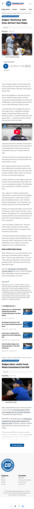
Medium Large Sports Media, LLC (16, 491)
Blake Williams (5, 375)
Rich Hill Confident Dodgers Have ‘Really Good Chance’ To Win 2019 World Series (10, 346)
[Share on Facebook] (11, 506)
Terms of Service (12, 495)
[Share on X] (15, 506)
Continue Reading (17, 445)
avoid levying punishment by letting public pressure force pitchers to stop (16, 421)
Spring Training (26, 326)
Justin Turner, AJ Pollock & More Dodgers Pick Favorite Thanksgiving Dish (11, 335)
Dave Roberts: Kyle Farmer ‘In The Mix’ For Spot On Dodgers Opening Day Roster (12, 324)
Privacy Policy (22, 495)
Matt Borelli (5, 31)
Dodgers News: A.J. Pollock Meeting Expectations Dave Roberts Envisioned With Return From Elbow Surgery (11, 312)
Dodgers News (7, 16)
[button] (3, 3)
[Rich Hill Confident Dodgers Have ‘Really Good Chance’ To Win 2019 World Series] (27, 346)
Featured (15, 16)
